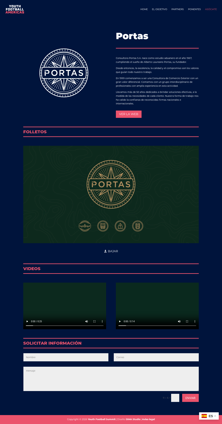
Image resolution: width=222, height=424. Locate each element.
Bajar (113, 251)
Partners (177, 9)
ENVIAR (190, 398)
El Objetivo (159, 9)
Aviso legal (148, 419)
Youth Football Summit (102, 419)
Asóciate (211, 9)
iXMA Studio (133, 419)
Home (144, 9)
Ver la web (128, 114)
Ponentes (194, 9)
